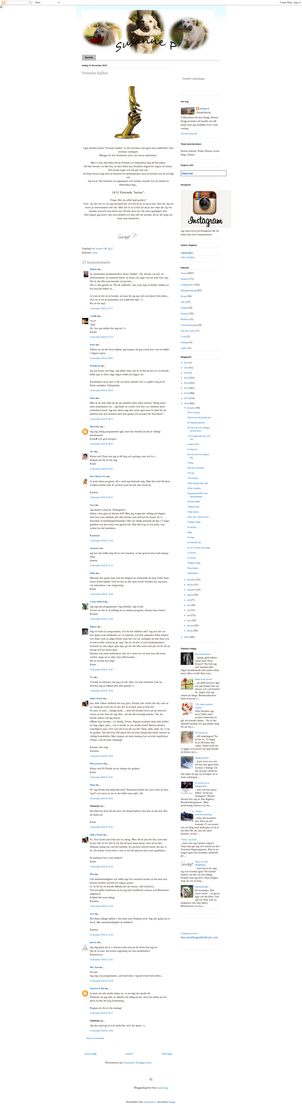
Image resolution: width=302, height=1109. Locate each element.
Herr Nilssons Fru (98, 476)
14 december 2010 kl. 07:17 (101, 308)
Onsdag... (191, 537)
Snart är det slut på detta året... (199, 417)
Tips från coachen (188, 331)
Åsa (91, 677)
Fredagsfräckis (187, 285)
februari (190, 625)
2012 (186, 393)
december (191, 408)
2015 (186, 378)
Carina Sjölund (97, 601)
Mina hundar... (193, 568)
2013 (186, 388)
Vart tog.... (191, 473)
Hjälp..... (191, 532)
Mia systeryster (96, 763)
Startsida (89, 57)
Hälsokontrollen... (202, 887)
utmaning (184, 342)
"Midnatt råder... (194, 507)
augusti (190, 595)
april (189, 615)
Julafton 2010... (193, 444)
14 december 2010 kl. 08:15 (101, 419)
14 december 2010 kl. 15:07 (101, 669)
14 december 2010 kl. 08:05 (101, 358)
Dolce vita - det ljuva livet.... (199, 517)
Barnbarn (184, 319)
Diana (92, 398)
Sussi (92, 505)
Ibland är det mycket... (204, 679)
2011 (186, 398)
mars (189, 620)
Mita (92, 874)
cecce (92, 914)
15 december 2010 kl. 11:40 (101, 1031)
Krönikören (95, 366)
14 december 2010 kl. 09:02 (101, 469)
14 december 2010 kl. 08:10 (101, 390)
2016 (186, 373)
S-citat (183, 336)
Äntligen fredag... (194, 522)
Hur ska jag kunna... (203, 654)
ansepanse (94, 548)
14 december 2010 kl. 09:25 (101, 497)
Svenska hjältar (193, 501)
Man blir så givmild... (196, 468)
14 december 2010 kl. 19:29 (101, 756)
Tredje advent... (193, 512)
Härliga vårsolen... (202, 758)
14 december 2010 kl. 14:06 (101, 619)
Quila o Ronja (96, 698)
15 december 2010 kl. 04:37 (101, 1013)
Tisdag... (191, 463)
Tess (92, 451)
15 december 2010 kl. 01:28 (101, 981)
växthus (184, 348)
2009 (186, 637)
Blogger (172, 1102)
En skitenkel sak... (194, 542)
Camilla (93, 316)
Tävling (184, 308)
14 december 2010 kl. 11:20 (101, 540)
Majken (93, 269)
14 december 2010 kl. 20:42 (101, 827)
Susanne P (204, 108)
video (183, 302)
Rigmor (93, 626)
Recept (183, 296)
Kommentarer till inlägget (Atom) (137, 1062)
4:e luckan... (192, 558)
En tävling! (191, 527)
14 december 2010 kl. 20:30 (101, 798)
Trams (95, 253)
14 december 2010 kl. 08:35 (101, 444)
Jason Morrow (150, 1102)
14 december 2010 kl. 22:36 (101, 906)
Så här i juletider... (194, 488)
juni (189, 605)
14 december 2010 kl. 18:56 (101, 691)
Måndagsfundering (188, 290)
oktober (190, 585)
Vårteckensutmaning (189, 325)
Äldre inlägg (167, 1054)
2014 (186, 383)
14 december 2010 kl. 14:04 (101, 594)
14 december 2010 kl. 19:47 (101, 777)
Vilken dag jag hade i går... (198, 483)
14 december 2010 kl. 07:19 (101, 337)
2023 (186, 368)
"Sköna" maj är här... (189, 839)
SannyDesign (162, 1088)
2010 (186, 403)
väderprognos (187, 253)
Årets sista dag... (194, 412)
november (191, 579)
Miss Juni (94, 967)
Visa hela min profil (189, 133)
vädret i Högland (188, 257)
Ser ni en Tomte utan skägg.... (199, 547)
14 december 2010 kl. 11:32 (101, 565)
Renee (92, 344)
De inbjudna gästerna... (196, 422)
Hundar (184, 279)
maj (188, 610)
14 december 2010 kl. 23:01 (101, 959)
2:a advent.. (192, 553)
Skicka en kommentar (95, 1038)
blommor (184, 313)
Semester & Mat (97, 988)
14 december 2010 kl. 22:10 (101, 866)
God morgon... (193, 478)
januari (190, 630)
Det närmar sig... (202, 732)
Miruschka (95, 426)
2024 (186, 362)
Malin (92, 573)
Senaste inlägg (90, 1054)
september (191, 590)
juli (188, 600)
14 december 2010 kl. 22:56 (101, 935)
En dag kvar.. (192, 449)
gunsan (93, 942)
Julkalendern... (193, 573)
